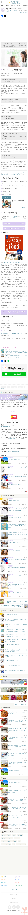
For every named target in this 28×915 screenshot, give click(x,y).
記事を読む (23, 207)
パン (9, 844)
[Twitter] (5, 17)
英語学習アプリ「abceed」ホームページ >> (14, 223)
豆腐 (20, 841)
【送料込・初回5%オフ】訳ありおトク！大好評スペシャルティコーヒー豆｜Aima (16, 635)
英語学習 (2, 388)
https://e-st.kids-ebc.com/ (13, 451)
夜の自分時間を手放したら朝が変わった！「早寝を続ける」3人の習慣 (16, 650)
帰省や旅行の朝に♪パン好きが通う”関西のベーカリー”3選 (16, 656)
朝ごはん (4, 835)
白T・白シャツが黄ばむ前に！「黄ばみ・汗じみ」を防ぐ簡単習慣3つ (15, 620)
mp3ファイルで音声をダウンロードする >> (14, 228)
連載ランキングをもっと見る (20, 704)
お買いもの (20, 885)
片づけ (23, 844)
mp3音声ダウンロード (16, 218)
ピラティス (17, 838)
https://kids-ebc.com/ (18, 445)
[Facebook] (2, 17)
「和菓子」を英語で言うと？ (11, 614)
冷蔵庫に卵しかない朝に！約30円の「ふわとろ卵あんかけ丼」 (16, 625)
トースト (4, 844)
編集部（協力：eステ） (23, 12)
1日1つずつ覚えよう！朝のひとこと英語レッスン (12, 333)
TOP (5, 876)
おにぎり (20, 835)
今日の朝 (19, 876)
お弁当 (14, 835)
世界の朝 (5, 885)
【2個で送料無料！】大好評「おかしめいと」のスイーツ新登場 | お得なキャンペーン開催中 (16, 630)
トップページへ (14, 889)
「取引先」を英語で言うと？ (11, 660)
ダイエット (9, 838)
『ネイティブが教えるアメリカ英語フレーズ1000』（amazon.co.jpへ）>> (14, 312)
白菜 (15, 841)
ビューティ (20, 882)
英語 (9, 835)
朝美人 (5, 882)
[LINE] (8, 361)
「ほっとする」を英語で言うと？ (12, 665)
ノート (18, 844)
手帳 (13, 844)
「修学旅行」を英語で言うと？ (12, 644)
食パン (3, 838)
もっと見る (23, 491)
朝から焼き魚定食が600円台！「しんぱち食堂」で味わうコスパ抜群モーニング (16, 640)
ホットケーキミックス (7, 841)
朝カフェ (19, 879)
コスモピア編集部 (16, 173)
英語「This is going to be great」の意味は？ (15, 670)
